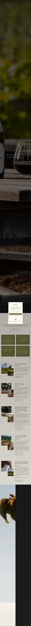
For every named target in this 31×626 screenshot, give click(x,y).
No (15, 316)
